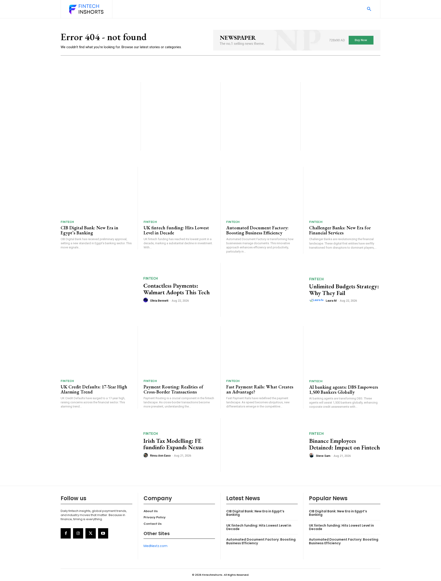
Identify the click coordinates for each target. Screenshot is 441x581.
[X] (90, 533)
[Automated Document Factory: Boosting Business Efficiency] (261, 192)
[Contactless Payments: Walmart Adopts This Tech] (99, 290)
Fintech (67, 221)
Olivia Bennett (159, 300)
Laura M (331, 300)
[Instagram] (78, 533)
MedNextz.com (155, 546)
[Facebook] (66, 533)
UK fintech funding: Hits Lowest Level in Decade (176, 230)
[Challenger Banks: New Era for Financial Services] (345, 192)
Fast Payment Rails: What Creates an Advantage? (259, 389)
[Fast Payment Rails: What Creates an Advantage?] (261, 351)
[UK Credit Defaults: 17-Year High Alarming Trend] (96, 351)
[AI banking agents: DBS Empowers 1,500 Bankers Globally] (345, 351)
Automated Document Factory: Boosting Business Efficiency (257, 230)
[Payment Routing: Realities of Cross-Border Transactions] (179, 351)
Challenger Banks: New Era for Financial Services (340, 230)
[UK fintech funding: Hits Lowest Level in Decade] (179, 192)
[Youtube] (103, 533)
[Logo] (86, 9)
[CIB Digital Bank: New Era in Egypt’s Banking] (96, 192)
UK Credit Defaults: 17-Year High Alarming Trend (94, 389)
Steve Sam (323, 456)
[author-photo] (146, 300)
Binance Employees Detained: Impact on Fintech (344, 444)
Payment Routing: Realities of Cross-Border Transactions (173, 389)
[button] (369, 9)
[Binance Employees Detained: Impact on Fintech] (264, 445)
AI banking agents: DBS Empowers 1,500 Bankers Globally (343, 389)
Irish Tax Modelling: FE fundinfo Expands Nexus (173, 444)
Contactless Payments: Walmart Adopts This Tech (176, 289)
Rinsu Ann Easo (160, 455)
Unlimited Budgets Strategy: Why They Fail (344, 289)
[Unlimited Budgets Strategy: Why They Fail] (264, 290)
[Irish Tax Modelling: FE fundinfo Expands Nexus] (99, 445)
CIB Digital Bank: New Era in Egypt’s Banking (89, 230)
